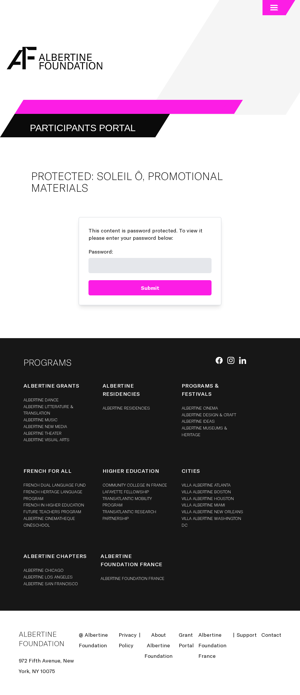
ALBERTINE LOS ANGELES (48, 576)
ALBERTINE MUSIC (40, 419)
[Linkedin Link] (242, 360)
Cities (191, 471)
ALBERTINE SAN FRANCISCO (50, 583)
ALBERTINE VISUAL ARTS (46, 439)
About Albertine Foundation (158, 645)
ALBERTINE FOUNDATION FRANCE (132, 578)
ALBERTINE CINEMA (200, 407)
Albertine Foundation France (212, 645)
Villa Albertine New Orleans (212, 511)
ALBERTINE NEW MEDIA (45, 426)
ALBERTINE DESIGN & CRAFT (209, 414)
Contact (271, 634)
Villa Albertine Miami (203, 504)
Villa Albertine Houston (208, 498)
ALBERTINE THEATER (42, 433)
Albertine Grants (51, 385)
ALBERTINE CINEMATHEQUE (49, 518)
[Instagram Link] (230, 360)
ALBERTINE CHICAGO (43, 570)
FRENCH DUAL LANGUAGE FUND (54, 484)
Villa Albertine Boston (206, 491)
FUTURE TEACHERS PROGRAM (52, 511)
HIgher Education (131, 471)
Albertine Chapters (54, 556)
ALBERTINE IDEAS (198, 421)
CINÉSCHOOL (36, 525)
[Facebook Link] (219, 360)
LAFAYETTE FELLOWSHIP (126, 491)
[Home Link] (53, 58)
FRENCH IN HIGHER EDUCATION (53, 504)
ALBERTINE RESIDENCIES (126, 407)
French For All (47, 471)
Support (247, 634)
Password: (100, 251)
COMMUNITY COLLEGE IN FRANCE (135, 484)
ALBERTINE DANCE (41, 399)
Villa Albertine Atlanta (206, 484)
